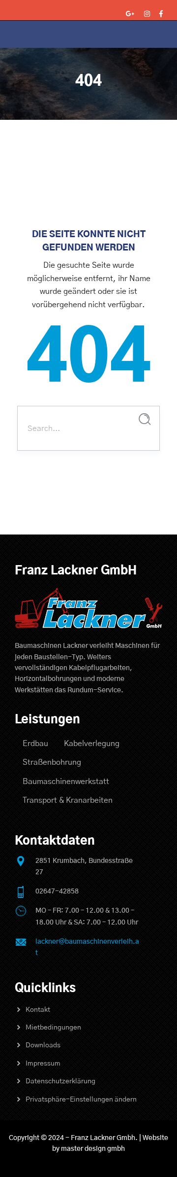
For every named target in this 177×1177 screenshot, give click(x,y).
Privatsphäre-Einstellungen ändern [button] (81, 1099)
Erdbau (35, 744)
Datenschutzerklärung (60, 1081)
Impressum (43, 1063)
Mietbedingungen (53, 1027)
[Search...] (145, 419)
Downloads (43, 1045)
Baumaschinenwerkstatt (66, 781)
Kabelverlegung (91, 744)
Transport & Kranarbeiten (68, 800)
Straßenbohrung (52, 762)
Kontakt (38, 1009)
